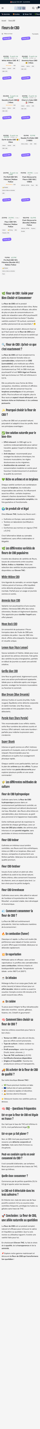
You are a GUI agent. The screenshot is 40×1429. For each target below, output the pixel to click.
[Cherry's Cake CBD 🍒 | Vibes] (29, 85)
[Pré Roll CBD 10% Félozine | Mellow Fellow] (11, 162)
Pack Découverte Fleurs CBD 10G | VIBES (29, 179)
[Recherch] (33, 8)
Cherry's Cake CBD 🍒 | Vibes (29, 101)
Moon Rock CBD (9, 624)
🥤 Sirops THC (27, 14)
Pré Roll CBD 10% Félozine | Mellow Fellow (11, 179)
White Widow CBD (10, 577)
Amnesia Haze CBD (11, 600)
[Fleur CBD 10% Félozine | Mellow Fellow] (11, 207)
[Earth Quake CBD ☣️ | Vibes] (11, 124)
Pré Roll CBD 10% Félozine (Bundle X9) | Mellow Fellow (11, 262)
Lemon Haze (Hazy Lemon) (15, 647)
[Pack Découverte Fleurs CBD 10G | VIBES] (29, 162)
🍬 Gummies (6, 14)
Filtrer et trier (8, 33)
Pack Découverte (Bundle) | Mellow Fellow (29, 222)
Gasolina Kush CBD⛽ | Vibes (10, 101)
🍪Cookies (16, 14)
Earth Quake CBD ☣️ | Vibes (10, 141)
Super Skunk (8, 741)
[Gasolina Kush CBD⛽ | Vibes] (11, 85)
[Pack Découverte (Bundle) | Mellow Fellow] (29, 207)
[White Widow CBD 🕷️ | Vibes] (11, 45)
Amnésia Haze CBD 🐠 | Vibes (29, 62)
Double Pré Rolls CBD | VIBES (29, 139)
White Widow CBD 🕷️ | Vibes (10, 62)
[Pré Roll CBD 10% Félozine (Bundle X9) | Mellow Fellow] (11, 246)
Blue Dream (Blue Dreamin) (15, 694)
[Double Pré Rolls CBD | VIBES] (29, 124)
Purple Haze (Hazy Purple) (15, 718)
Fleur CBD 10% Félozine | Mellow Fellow (10, 224)
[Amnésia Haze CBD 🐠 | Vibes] (29, 45)
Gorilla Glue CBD (10, 671)
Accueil (4, 20)
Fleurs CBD (11, 20)
